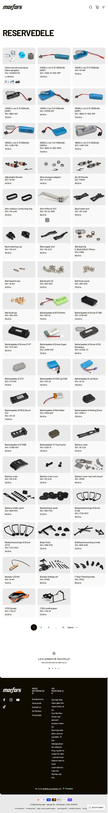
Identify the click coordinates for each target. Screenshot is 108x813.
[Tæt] (94, 770)
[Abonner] (90, 793)
